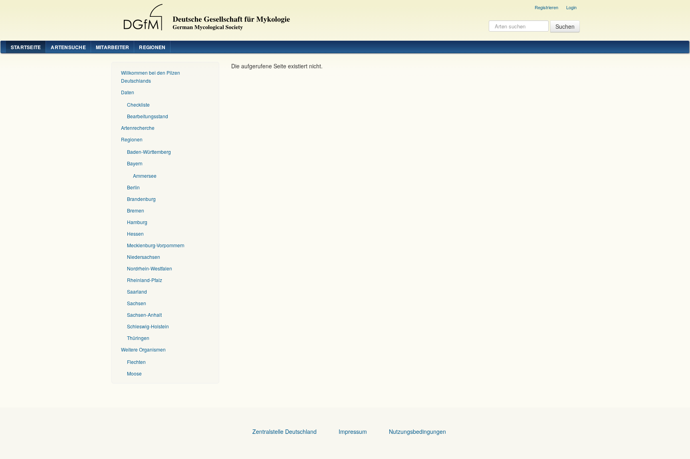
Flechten (136, 361)
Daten (127, 92)
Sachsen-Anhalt (144, 314)
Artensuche (68, 47)
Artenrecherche (138, 127)
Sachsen (136, 303)
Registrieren (546, 7)
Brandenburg (141, 198)
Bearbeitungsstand (147, 116)
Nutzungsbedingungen (417, 431)
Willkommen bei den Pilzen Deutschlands (150, 76)
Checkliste (138, 104)
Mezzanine (205, 15)
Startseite (26, 47)
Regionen (152, 47)
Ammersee (145, 175)
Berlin (133, 187)
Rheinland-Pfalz (144, 279)
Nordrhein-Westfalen (149, 268)
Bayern (135, 163)
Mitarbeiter (112, 47)
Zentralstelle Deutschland (284, 431)
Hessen (135, 233)
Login (571, 7)
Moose (134, 373)
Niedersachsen (143, 256)
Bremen (135, 210)
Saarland (137, 291)
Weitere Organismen (143, 349)
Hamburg (137, 222)
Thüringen (138, 337)
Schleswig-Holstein (148, 326)
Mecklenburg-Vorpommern (155, 245)
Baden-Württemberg (149, 151)
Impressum (353, 431)
